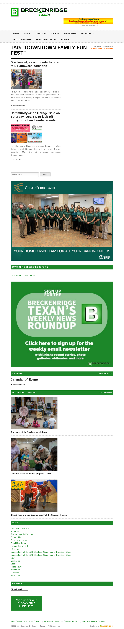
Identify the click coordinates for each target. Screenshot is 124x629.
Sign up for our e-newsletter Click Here (26, 603)
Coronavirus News (19, 540)
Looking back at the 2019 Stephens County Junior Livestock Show (41, 555)
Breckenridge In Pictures (22, 534)
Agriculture (15, 570)
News (27, 33)
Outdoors (15, 573)
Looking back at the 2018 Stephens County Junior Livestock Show (41, 552)
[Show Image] (22, 72)
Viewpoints (15, 575)
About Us (86, 33)
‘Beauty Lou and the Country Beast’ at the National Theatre (39, 515)
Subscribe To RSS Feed (103, 49)
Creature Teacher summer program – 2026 (31, 473)
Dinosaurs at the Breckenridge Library (29, 432)
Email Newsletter (46, 39)
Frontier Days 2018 (19, 546)
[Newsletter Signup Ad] (62, 324)
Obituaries (70, 33)
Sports (55, 33)
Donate (65, 39)
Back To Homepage (105, 46)
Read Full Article (19, 105)
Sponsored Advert (88, 25)
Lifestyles (40, 33)
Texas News (16, 567)
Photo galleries (22, 39)
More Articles (105, 373)
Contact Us (16, 537)
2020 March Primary (20, 528)
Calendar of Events (25, 379)
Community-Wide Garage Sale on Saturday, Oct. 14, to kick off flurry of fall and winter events (35, 116)
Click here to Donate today (23, 275)
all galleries (106, 392)
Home (16, 33)
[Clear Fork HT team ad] (62, 221)
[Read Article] (30, 72)
